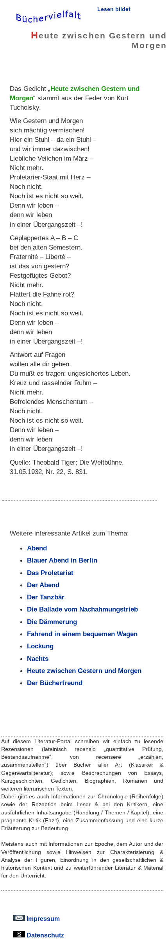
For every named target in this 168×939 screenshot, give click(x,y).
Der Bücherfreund (54, 683)
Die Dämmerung (52, 622)
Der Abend (43, 585)
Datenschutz (44, 935)
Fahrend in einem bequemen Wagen (82, 634)
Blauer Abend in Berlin (62, 560)
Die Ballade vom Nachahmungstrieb (82, 609)
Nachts (37, 658)
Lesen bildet (113, 9)
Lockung (40, 646)
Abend (37, 548)
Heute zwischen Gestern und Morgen (84, 671)
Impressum (42, 918)
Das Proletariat (50, 573)
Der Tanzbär (45, 597)
